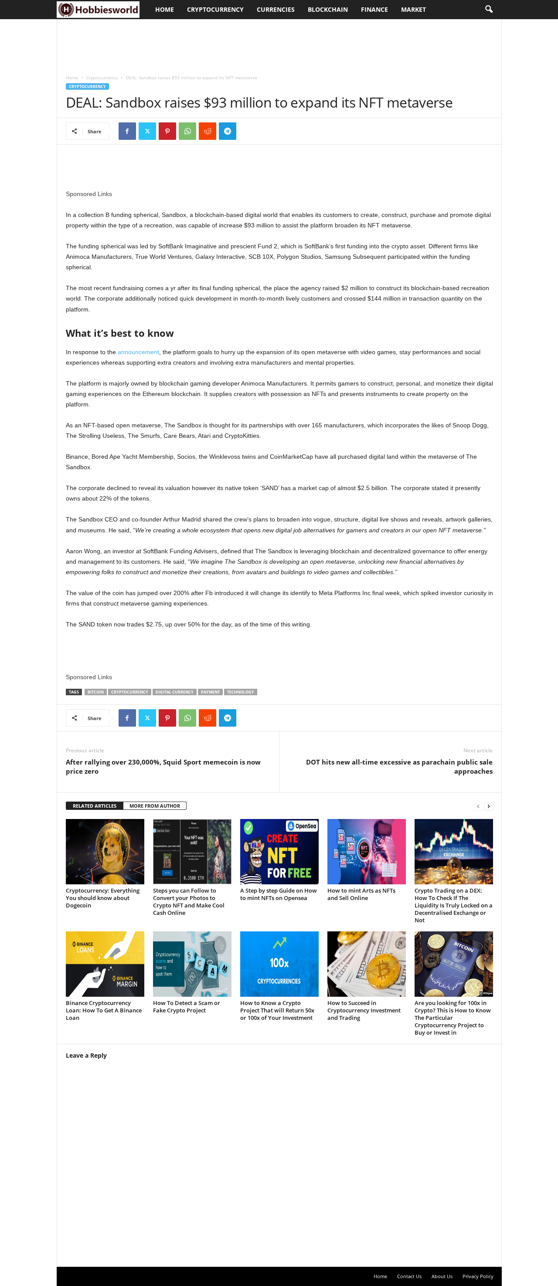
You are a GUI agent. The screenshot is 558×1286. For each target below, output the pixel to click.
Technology (240, 692)
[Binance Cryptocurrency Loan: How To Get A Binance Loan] (105, 964)
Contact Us (409, 1276)
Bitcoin (96, 692)
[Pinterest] (167, 131)
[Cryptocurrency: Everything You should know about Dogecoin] (105, 851)
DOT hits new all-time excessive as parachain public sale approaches (399, 766)
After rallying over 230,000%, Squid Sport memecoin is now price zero (163, 766)
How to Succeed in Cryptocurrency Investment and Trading (364, 1010)
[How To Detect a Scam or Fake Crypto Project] (192, 964)
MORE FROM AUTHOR (154, 805)
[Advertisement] (215, 42)
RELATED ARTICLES (94, 805)
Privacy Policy (478, 1276)
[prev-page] (478, 806)
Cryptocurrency (215, 9)
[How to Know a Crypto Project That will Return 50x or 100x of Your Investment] (279, 964)
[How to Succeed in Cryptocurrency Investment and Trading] (366, 964)
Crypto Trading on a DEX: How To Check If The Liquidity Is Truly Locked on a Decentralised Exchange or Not (454, 905)
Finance (374, 9)
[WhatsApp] (187, 131)
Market (413, 9)
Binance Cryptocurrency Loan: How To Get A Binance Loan (104, 1010)
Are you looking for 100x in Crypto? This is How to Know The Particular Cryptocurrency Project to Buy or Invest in (453, 1017)
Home (164, 9)
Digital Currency (175, 692)
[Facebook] (127, 131)
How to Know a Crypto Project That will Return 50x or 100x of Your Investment (277, 1010)
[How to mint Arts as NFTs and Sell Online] (366, 851)
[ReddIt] (207, 131)
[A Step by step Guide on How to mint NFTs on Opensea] (279, 851)
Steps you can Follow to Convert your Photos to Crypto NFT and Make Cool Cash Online (189, 902)
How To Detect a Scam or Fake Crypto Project (186, 1006)
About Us (442, 1276)
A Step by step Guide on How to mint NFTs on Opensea (278, 894)
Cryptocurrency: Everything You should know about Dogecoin (103, 898)
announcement (138, 352)
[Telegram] (227, 131)
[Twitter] (147, 131)
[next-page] (488, 806)
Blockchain (328, 9)
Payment (210, 692)
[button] (488, 9)
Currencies (276, 9)
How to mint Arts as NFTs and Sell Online (361, 894)
